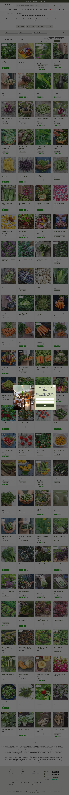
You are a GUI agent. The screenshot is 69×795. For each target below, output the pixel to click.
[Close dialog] (54, 386)
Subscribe (45, 405)
